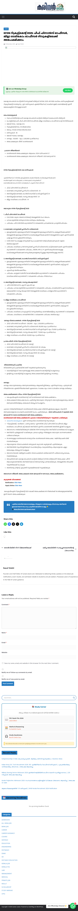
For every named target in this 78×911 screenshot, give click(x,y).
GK (3, 857)
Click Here (17, 482)
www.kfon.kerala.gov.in (14, 421)
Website (4, 652)
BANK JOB (5, 826)
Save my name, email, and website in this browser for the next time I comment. (31, 663)
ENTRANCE (5, 850)
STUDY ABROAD (7, 890)
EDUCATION (6, 843)
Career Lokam (16, 907)
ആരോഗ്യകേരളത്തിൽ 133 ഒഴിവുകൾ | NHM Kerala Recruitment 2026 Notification (29, 788)
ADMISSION (6, 820)
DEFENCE (5, 840)
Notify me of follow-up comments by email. (17, 672)
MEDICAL (5, 877)
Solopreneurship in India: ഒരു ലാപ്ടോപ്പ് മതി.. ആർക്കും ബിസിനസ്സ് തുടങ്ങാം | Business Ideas (32, 759)
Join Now (68, 90)
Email (4, 642)
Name (4, 633)
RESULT (4, 884)
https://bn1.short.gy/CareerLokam (24, 509)
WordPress (40, 907)
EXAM (3, 853)
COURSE (4, 837)
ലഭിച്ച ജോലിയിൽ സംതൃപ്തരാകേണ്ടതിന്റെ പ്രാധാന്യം (58, 549)
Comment (5, 604)
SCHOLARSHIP (6, 887)
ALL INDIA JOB (6, 823)
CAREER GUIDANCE (8, 833)
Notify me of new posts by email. (13, 679)
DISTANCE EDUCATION (9, 860)
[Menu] (3, 16)
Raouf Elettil (20, 44)
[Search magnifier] (74, 697)
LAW (3, 870)
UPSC (3, 894)
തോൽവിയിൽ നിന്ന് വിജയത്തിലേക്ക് (17, 548)
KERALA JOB (6, 863)
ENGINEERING (6, 847)
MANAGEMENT (7, 874)
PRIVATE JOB (6, 880)
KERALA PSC (6, 867)
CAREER (6, 29)
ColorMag (31, 907)
